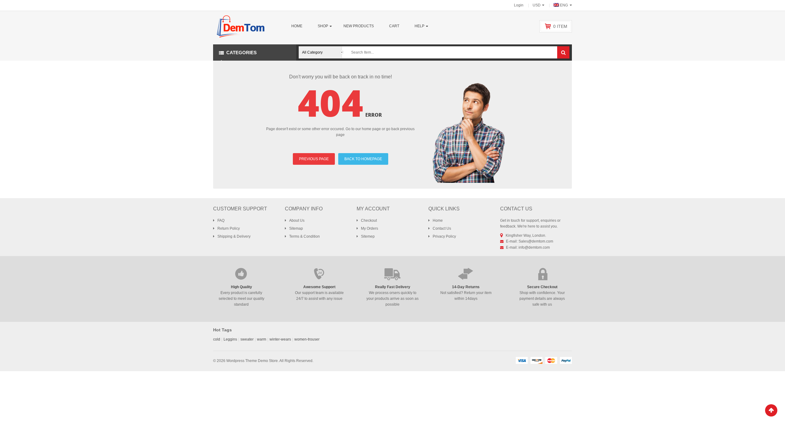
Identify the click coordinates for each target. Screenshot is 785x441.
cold (216, 339)
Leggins (230, 339)
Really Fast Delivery (392, 287)
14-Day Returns (466, 287)
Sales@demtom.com (536, 241)
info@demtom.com (534, 247)
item (560, 26)
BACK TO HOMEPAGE (363, 159)
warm (261, 339)
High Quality (241, 287)
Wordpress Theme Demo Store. (252, 361)
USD (537, 5)
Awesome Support (319, 287)
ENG (564, 5)
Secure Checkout (542, 287)
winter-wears (280, 339)
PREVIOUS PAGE (314, 159)
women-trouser (307, 339)
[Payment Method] (521, 360)
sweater (247, 339)
